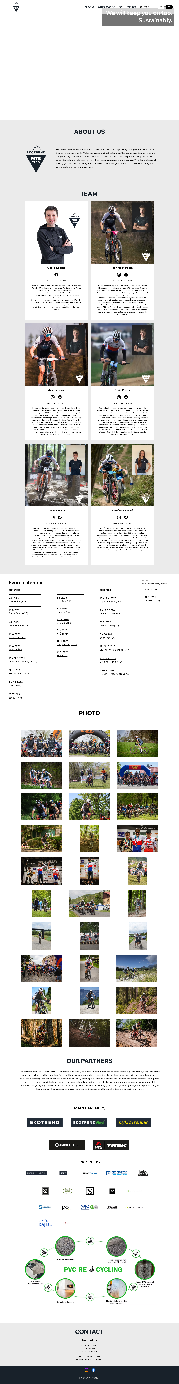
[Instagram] (119, 274)
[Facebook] (56, 274)
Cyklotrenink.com (67, 293)
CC (25, 625)
